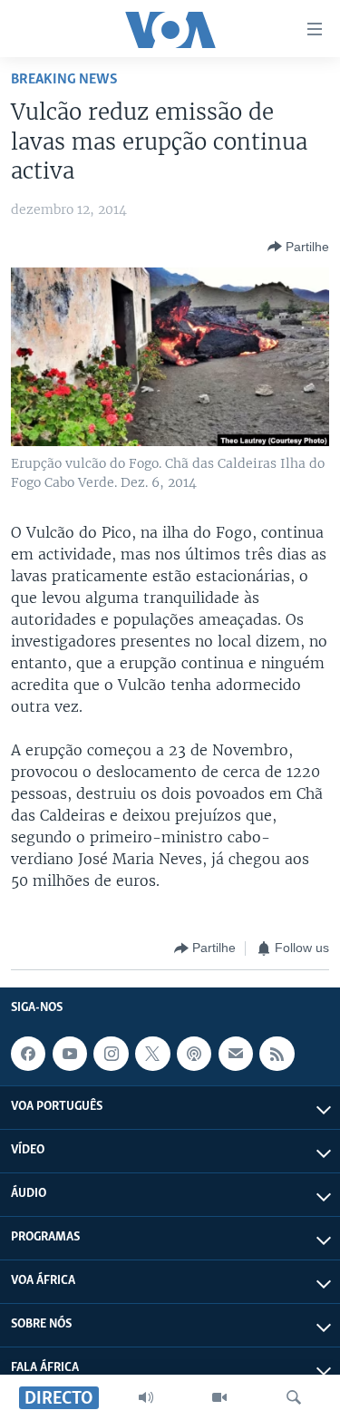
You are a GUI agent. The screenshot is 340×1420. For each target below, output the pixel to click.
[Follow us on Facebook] (28, 1053)
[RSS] (276, 1053)
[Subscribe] (236, 1053)
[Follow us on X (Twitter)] (152, 1053)
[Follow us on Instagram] (110, 1053)
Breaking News (64, 79)
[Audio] (146, 1397)
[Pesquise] (294, 1397)
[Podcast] (194, 1053)
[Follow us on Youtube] (70, 1053)
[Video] (219, 1397)
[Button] (298, 247)
